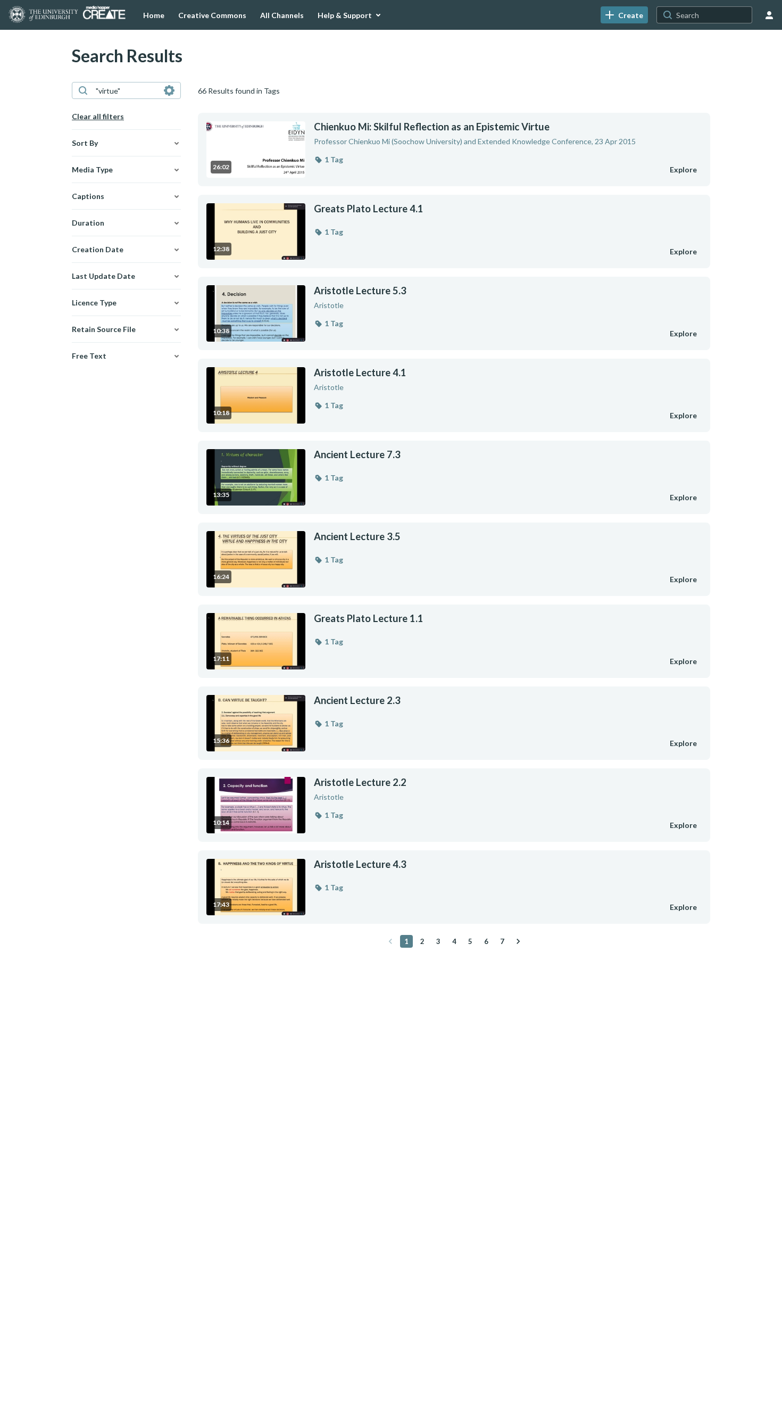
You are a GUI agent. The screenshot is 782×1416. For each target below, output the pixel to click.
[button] (328, 159)
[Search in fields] (169, 90)
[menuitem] (154, 14)
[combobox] (126, 90)
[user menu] (769, 14)
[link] (624, 14)
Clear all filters (98, 116)
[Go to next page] (518, 941)
